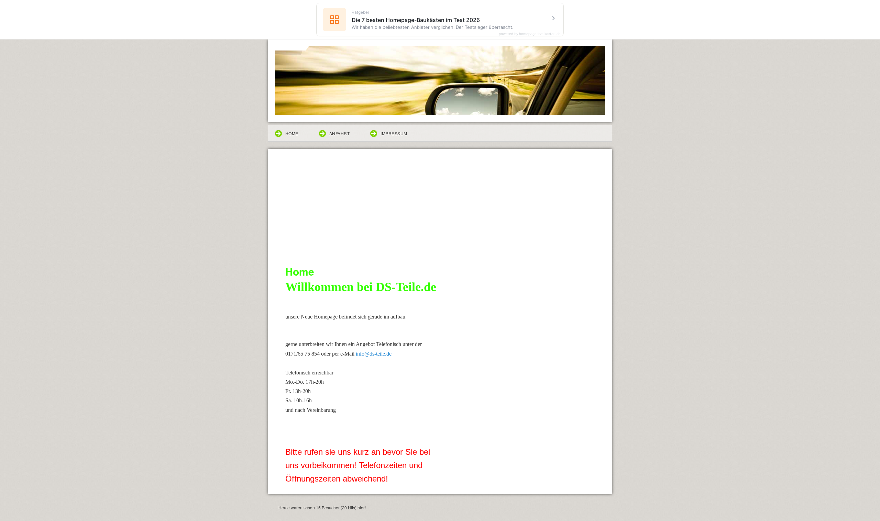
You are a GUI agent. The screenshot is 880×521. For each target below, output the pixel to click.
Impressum (394, 133)
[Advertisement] (440, 212)
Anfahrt (339, 133)
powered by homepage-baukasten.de (530, 33)
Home (291, 133)
